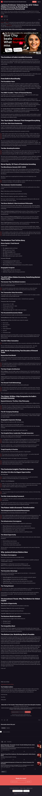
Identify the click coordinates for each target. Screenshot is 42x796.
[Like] (2, 20)
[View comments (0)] (5, 20)
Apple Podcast (4, 684)
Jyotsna (2, 22)
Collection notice (29, 788)
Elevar (7, 22)
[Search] (40, 742)
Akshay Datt (8, 767)
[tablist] (5, 728)
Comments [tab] (3, 727)
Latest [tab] (5, 741)
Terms (24, 788)
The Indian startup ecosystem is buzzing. (8, 756)
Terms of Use (26, 714)
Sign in (39, 1)
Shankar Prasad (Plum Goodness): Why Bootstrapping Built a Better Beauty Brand (18, 755)
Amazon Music (10, 684)
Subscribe (34, 1)
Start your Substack (18, 790)
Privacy (21, 788)
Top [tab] (2, 741)
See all (3, 771)
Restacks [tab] (8, 727)
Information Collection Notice (20, 715)
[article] (21, 748)
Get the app (26, 790)
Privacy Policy (29, 715)
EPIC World (8, 25)
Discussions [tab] (9, 741)
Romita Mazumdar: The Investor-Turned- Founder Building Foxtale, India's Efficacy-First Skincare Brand (18, 745)
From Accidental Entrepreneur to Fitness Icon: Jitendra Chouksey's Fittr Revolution (17, 763)
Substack (15, 793)
